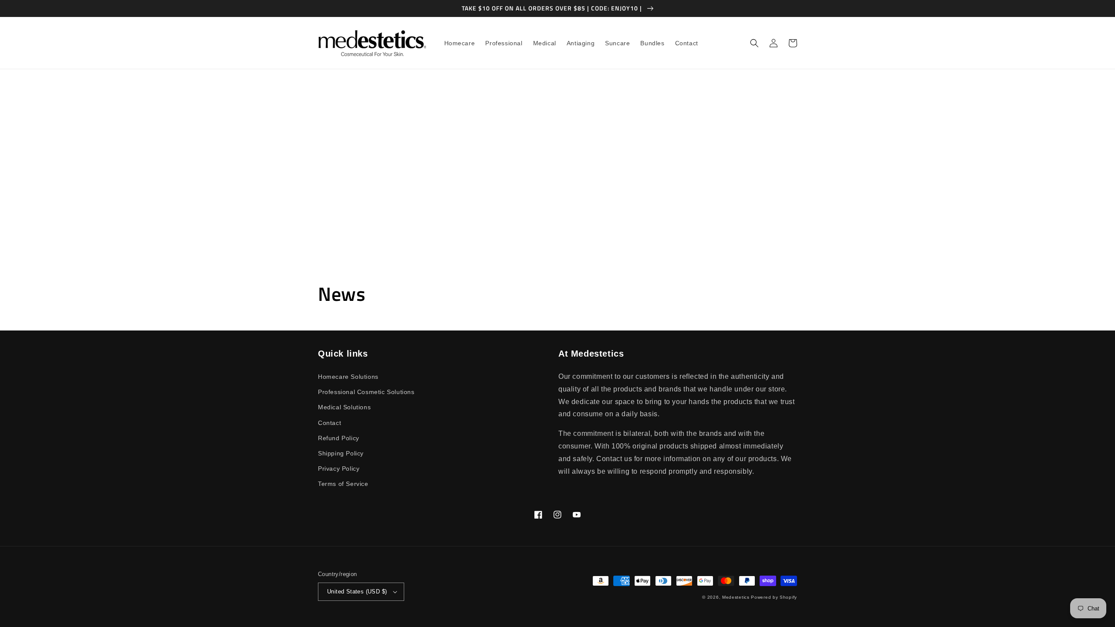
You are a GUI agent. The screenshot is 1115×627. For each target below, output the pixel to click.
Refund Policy (338, 438)
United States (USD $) (357, 591)
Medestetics (736, 597)
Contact (329, 422)
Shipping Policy (341, 453)
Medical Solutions (344, 407)
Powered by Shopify (774, 597)
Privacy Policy (338, 468)
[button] (754, 43)
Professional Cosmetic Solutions (366, 391)
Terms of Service (343, 483)
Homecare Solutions (348, 376)
